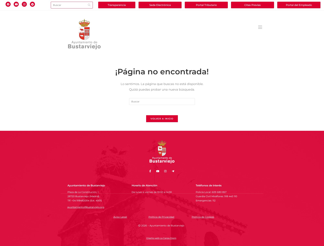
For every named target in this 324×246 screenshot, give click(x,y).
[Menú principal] (260, 27)
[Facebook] (8, 4)
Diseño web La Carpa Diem (161, 238)
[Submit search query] (89, 5)
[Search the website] (72, 5)
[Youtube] (16, 4)
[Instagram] (24, 4)
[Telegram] (32, 4)
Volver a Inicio (162, 118)
